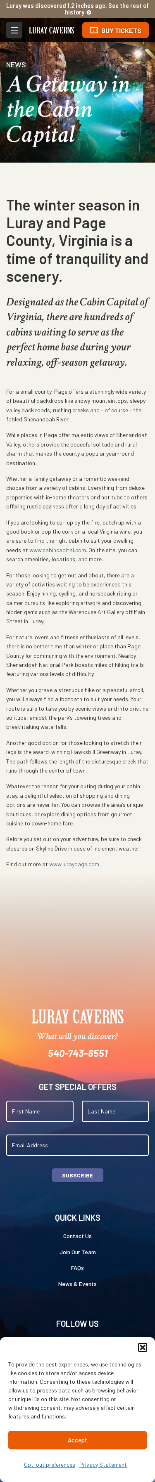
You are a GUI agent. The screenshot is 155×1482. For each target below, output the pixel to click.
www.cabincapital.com (57, 549)
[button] (142, 1347)
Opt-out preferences (49, 1464)
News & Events (77, 1283)
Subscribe (77, 1175)
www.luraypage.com (74, 863)
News (16, 64)
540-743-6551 (77, 1053)
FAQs (77, 1267)
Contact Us (77, 1235)
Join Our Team (78, 1251)
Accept (77, 1440)
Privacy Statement (103, 1464)
